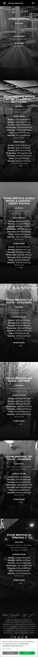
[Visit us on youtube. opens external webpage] (26, 637)
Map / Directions (19, 32)
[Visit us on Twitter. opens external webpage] (15, 637)
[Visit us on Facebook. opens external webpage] (11, 637)
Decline (10, 653)
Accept (27, 653)
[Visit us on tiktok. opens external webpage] (22, 637)
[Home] (5, 3)
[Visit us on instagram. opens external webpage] (19, 637)
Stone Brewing (15, 3)
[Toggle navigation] (33, 3)
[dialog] (19, 648)
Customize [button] (6, 649)
